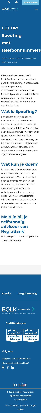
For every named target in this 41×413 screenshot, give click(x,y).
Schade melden (30, 2)
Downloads (16, 2)
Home (4, 58)
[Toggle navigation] (36, 9)
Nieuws (12, 58)
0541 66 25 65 (9, 2)
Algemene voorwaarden (21, 396)
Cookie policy (20, 399)
